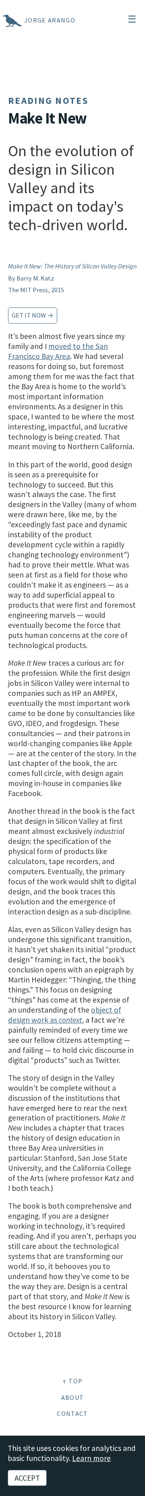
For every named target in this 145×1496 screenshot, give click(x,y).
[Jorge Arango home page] (2, 20)
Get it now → (33, 315)
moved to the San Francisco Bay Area (58, 351)
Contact (72, 1413)
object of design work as (64, 1015)
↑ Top (72, 1381)
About (72, 1397)
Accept (27, 1478)
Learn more (91, 1458)
